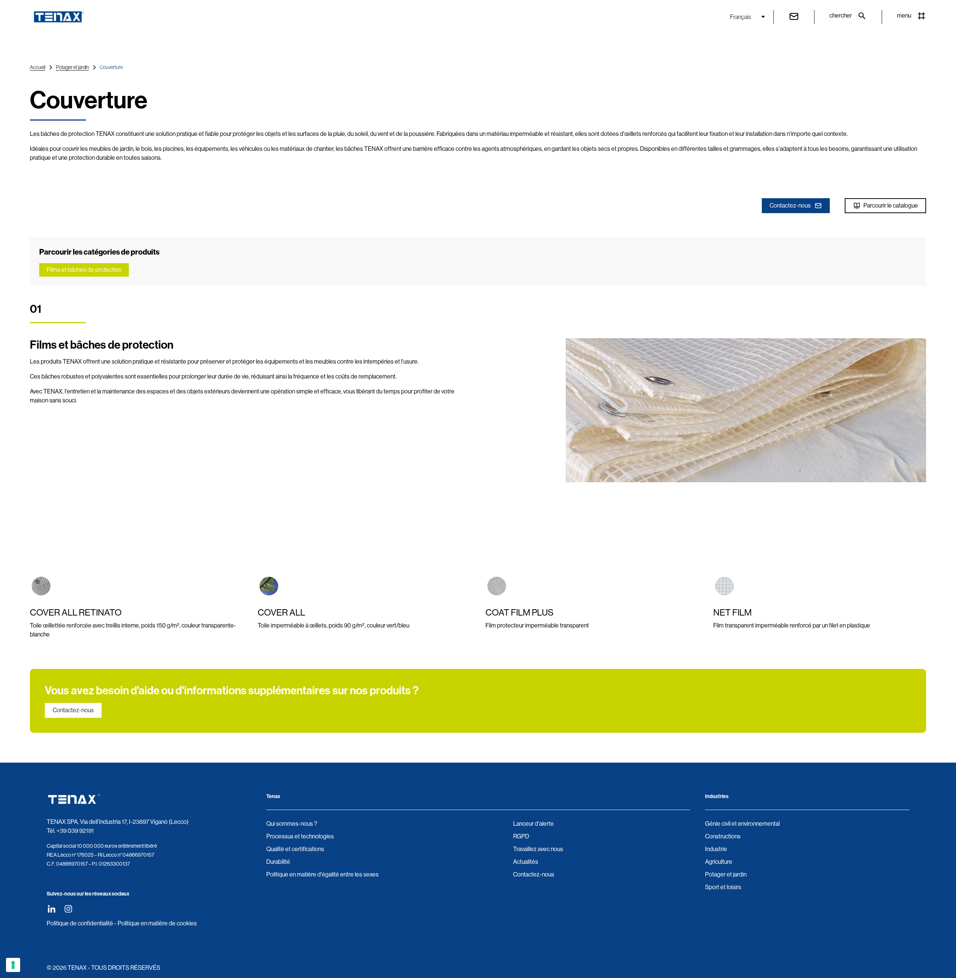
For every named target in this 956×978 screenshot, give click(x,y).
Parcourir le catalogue (890, 205)
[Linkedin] (51, 908)
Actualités (525, 861)
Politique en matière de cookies (157, 923)
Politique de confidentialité (80, 923)
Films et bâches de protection (84, 269)
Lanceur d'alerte (533, 823)
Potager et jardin (72, 67)
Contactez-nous (790, 205)
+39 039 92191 (75, 830)
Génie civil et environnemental (742, 823)
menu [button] (904, 15)
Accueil (37, 67)
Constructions (723, 836)
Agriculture (718, 861)
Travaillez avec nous (538, 849)
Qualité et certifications (295, 849)
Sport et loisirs (723, 887)
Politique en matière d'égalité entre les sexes (322, 874)
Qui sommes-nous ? (291, 823)
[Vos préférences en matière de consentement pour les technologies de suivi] (13, 965)
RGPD (521, 836)
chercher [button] (840, 15)
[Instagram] (68, 908)
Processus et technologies (300, 836)
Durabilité (278, 861)
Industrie (716, 849)
